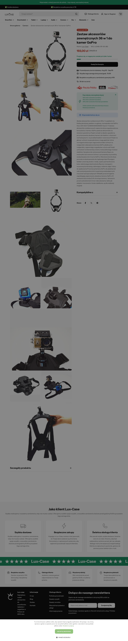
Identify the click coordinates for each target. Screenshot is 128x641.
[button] (64, 637)
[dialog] (64, 630)
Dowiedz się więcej (68, 626)
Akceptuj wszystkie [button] (64, 631)
